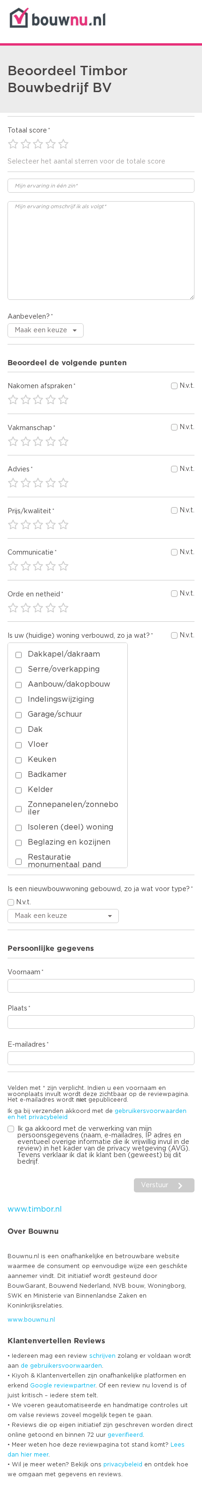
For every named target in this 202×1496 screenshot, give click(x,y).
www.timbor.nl (35, 1209)
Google (41, 1385)
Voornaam (24, 972)
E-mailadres (27, 1045)
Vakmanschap (30, 428)
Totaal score (27, 130)
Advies (19, 469)
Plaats (17, 1008)
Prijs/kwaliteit (29, 511)
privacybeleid (122, 1464)
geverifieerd (125, 1435)
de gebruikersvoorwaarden (61, 1366)
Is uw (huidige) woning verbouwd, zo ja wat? (79, 636)
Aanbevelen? (29, 316)
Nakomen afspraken (40, 386)
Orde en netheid (34, 594)
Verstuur (154, 1185)
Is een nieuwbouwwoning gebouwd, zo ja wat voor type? (99, 889)
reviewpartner (74, 1385)
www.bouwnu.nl (31, 1320)
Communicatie (31, 552)
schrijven (102, 1356)
